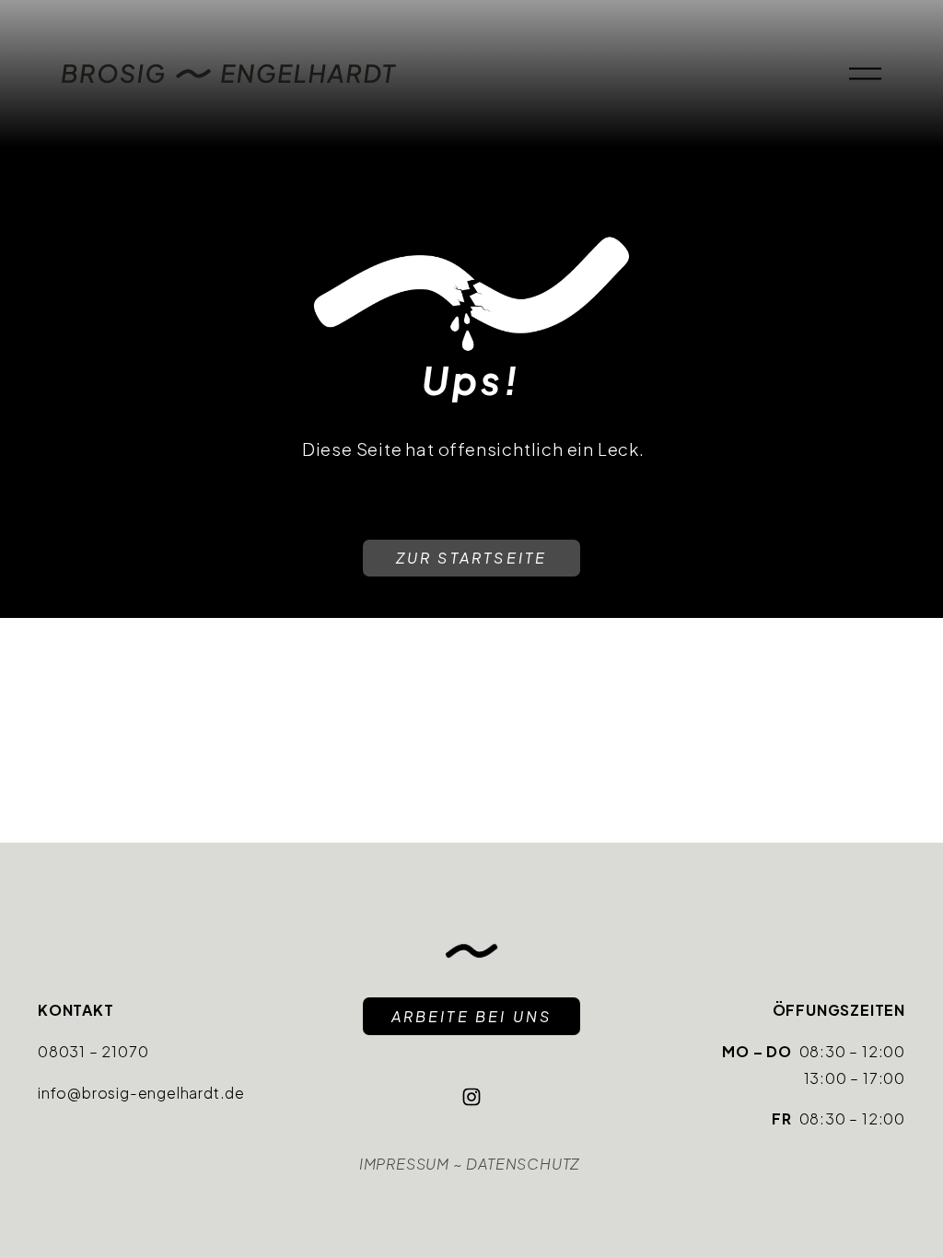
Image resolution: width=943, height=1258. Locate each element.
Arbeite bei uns (472, 1016)
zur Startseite (472, 557)
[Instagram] (471, 1097)
